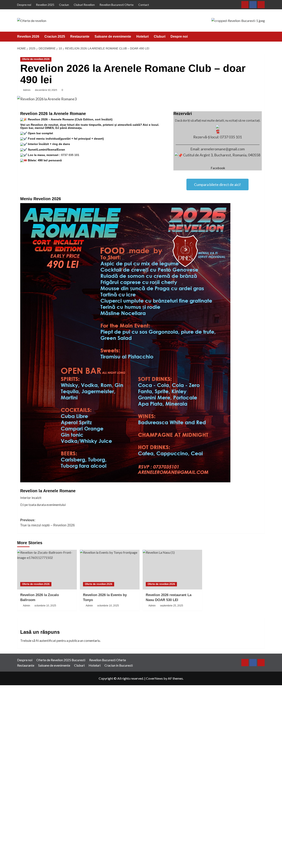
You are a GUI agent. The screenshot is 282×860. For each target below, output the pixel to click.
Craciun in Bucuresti (118, 665)
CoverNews (154, 678)
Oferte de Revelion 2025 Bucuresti (60, 660)
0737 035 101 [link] (70, 155)
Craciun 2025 (54, 36)
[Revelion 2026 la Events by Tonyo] (110, 570)
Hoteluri (142, 36)
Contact (143, 4)
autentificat (47, 640)
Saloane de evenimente (113, 36)
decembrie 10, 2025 (46, 89)
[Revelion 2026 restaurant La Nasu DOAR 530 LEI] (172, 570)
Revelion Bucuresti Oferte (117, 4)
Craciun (64, 4)
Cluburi (159, 36)
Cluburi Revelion (84, 4)
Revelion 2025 (45, 4)
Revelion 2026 (28, 36)
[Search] (262, 36)
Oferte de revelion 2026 (36, 59)
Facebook (218, 168)
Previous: (47, 522)
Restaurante (79, 36)
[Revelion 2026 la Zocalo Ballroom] (47, 570)
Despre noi (24, 4)
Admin (27, 89)
